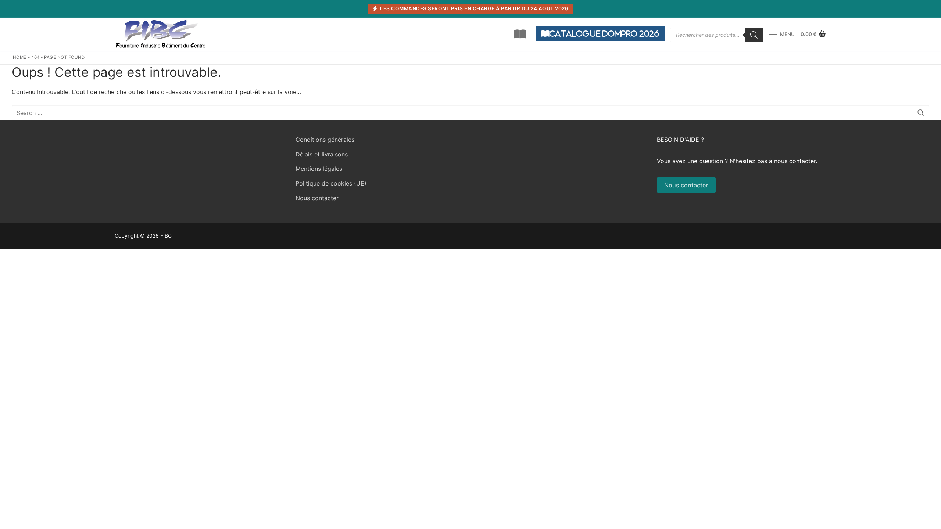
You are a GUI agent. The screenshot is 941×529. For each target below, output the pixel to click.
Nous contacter (317, 198)
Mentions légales (319, 168)
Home (19, 57)
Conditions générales (325, 139)
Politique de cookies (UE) (331, 183)
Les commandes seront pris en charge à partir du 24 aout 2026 (474, 8)
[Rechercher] (754, 35)
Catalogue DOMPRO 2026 (604, 33)
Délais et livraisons (322, 154)
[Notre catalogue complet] (520, 34)
